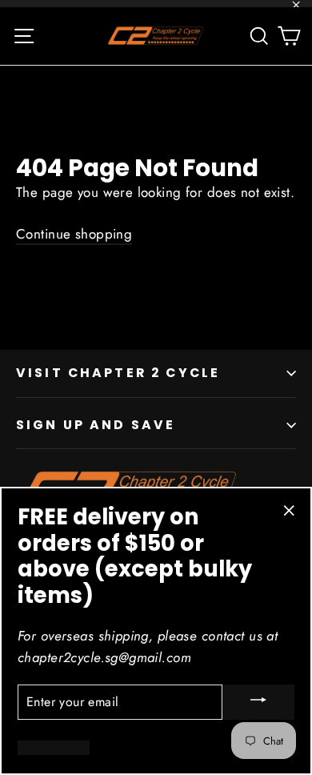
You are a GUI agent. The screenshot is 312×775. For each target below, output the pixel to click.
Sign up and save (95, 425)
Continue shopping (74, 233)
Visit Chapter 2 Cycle (118, 372)
